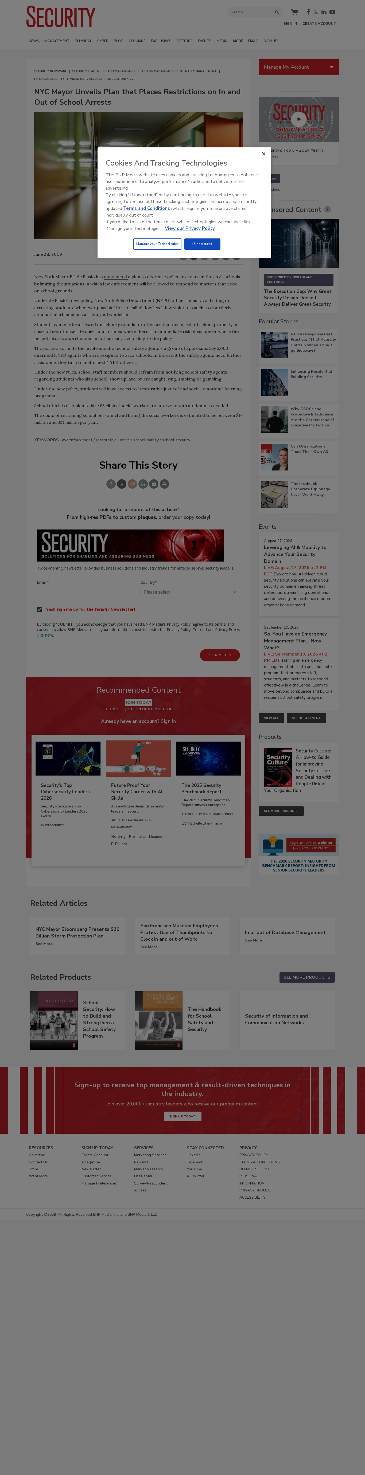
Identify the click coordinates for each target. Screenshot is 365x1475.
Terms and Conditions (146, 208)
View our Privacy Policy (190, 228)
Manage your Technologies (157, 244)
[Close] (264, 154)
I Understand (202, 244)
